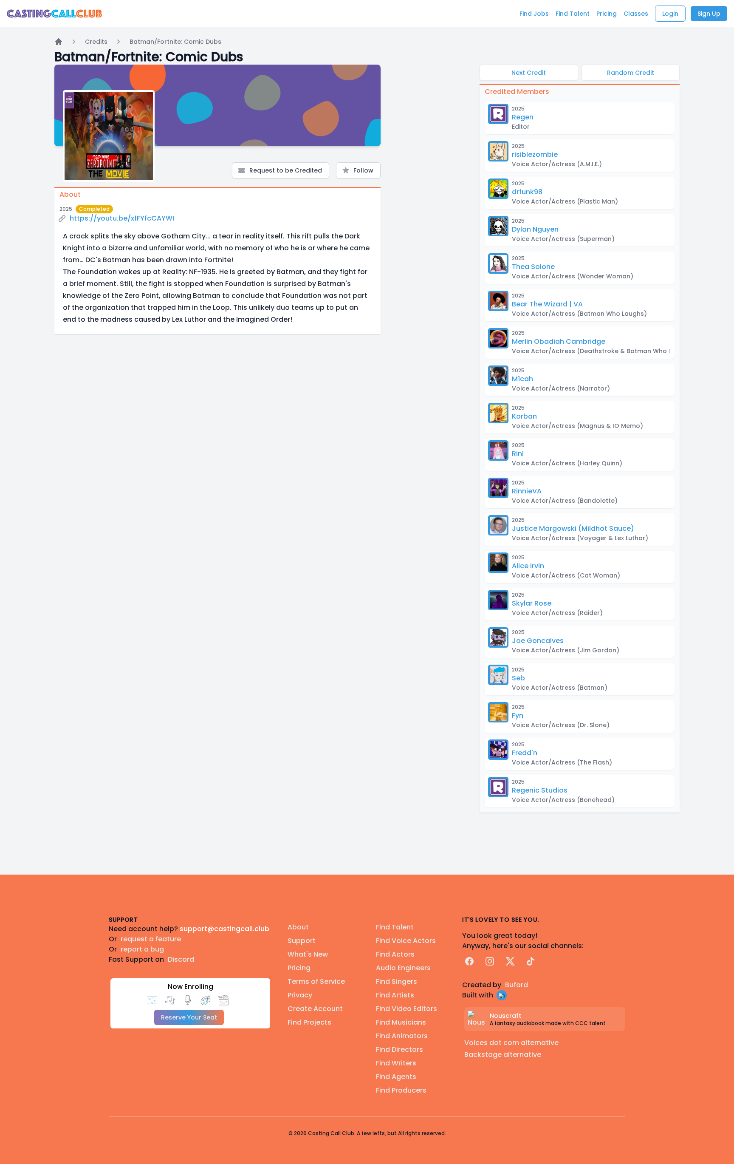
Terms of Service (316, 981)
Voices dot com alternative (511, 1043)
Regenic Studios (539, 790)
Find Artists (395, 995)
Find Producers (401, 1090)
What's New (308, 954)
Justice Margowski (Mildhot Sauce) (573, 528)
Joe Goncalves (538, 641)
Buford (516, 985)
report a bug (142, 949)
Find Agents (396, 1077)
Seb (518, 678)
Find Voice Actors (406, 941)
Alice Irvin (528, 566)
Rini (518, 454)
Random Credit (630, 72)
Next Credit (528, 72)
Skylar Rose (531, 603)
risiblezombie (535, 154)
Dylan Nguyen (535, 229)
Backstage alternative (502, 1054)
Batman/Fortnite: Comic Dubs (175, 41)
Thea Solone (533, 267)
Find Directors (399, 1049)
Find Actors (395, 954)
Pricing (299, 968)
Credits (96, 41)
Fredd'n (524, 753)
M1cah (522, 379)
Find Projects (309, 1022)
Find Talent (395, 927)
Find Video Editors (406, 1009)
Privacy (300, 995)
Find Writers (396, 1063)
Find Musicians (401, 1022)
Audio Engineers (403, 968)
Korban (524, 416)
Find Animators (402, 1036)
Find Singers (396, 981)
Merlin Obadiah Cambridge (558, 341)
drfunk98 (527, 192)
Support (302, 941)
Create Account (315, 1009)
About (298, 927)
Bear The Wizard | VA (547, 304)
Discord (181, 959)
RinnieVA (527, 491)
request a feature (151, 939)
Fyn (517, 715)
